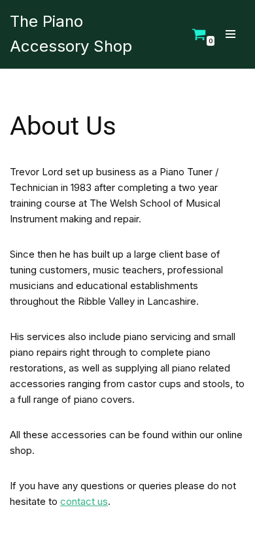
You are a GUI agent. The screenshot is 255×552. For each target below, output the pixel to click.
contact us (84, 501)
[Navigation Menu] (230, 34)
